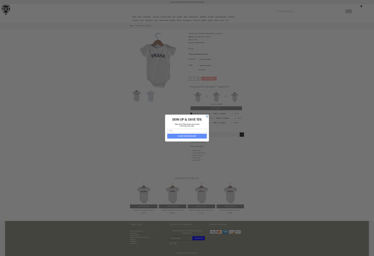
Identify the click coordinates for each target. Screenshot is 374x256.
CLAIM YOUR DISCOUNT (187, 136)
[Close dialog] (207, 116)
